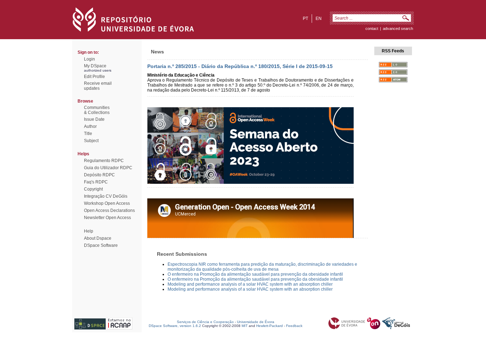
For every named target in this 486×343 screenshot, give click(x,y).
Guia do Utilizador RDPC (108, 167)
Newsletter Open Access (107, 217)
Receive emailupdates (98, 86)
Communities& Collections (97, 110)
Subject (91, 140)
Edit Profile (94, 76)
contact (371, 28)
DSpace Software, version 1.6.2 (175, 326)
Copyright (93, 189)
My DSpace (95, 65)
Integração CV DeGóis (105, 196)
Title (88, 133)
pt (305, 18)
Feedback (294, 326)
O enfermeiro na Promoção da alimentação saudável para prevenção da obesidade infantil (255, 274)
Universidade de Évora (255, 322)
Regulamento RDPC (104, 160)
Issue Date (94, 119)
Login (89, 59)
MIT (245, 326)
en (319, 18)
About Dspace (97, 238)
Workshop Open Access (107, 203)
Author (90, 126)
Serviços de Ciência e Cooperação (205, 322)
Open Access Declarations (109, 210)
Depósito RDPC (99, 174)
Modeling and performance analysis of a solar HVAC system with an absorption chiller (250, 284)
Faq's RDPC (96, 182)
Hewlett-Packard (269, 326)
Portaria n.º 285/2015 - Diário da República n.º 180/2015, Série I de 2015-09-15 (240, 66)
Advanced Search (398, 28)
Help (88, 231)
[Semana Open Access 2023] (250, 182)
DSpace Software (101, 245)
